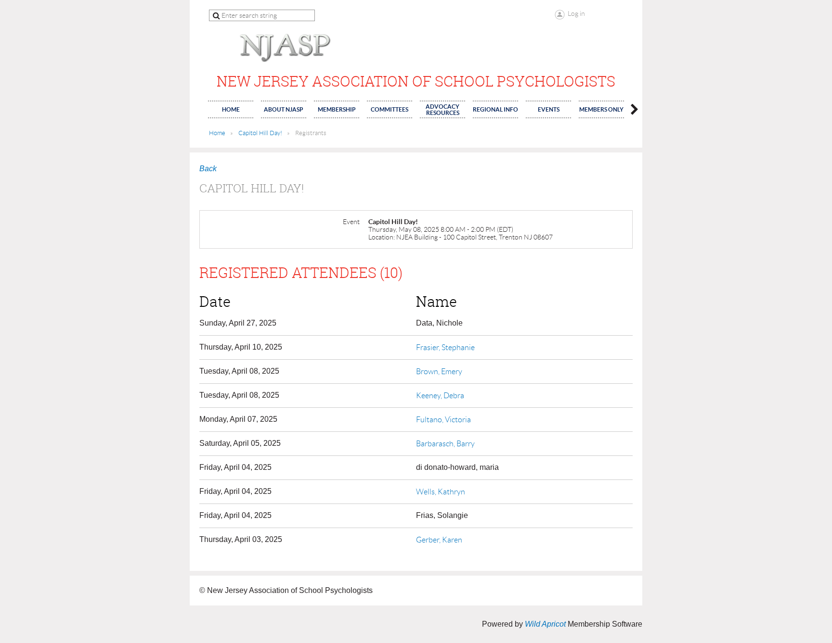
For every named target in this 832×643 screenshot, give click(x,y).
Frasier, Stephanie (445, 347)
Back (208, 168)
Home (217, 133)
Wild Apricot (545, 624)
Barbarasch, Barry (445, 444)
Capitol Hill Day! (260, 133)
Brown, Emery (439, 371)
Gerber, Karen (439, 540)
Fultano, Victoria (443, 420)
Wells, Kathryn (440, 492)
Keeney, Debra (440, 395)
